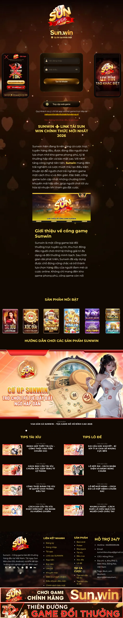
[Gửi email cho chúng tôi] (14, 568)
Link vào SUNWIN (54, 555)
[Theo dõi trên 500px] (35, 568)
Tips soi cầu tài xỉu (82, 576)
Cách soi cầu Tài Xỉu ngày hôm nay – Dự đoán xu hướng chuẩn (40, 509)
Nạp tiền (50, 560)
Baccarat (81, 542)
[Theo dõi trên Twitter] (10, 568)
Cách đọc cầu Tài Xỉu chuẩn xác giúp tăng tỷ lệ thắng (40, 468)
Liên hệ (49, 568)
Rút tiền (50, 564)
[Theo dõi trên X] (6, 568)
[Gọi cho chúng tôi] (18, 568)
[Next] (118, 386)
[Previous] (5, 386)
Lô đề (79, 563)
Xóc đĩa (80, 559)
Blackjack (81, 549)
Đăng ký (50, 543)
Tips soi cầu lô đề (82, 582)
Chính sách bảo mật (55, 585)
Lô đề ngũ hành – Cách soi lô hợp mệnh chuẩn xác (102, 488)
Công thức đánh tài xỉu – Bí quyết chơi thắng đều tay (40, 488)
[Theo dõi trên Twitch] (21, 573)
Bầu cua (81, 556)
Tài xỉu (80, 552)
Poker (79, 545)
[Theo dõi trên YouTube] (31, 568)
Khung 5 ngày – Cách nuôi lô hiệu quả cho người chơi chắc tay (102, 509)
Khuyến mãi (52, 572)
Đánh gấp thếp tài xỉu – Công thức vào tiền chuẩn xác (41, 448)
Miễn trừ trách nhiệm (56, 577)
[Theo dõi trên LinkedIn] (27, 568)
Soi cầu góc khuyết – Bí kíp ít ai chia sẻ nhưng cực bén (102, 448)
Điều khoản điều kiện (56, 581)
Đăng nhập (51, 547)
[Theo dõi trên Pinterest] (23, 568)
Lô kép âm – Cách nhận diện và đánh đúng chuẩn (102, 468)
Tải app (49, 551)
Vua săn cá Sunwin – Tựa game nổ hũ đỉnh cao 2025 (61, 424)
